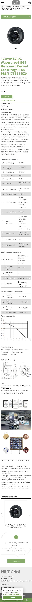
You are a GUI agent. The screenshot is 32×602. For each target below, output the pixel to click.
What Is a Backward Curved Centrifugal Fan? (14, 466)
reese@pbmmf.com (7, 578)
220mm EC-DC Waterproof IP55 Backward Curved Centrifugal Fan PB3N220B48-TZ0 (16, 525)
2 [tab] (16, 48)
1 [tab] (15, 48)
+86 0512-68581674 (7, 576)
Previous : (8, 461)
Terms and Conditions (13, 594)
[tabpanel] (16, 36)
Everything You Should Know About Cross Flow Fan (16, 468)
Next (30, 514)
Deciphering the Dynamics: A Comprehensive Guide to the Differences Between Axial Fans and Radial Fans (16, 489)
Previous (2, 514)
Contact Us (16, 561)
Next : (24, 461)
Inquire (7, 97)
